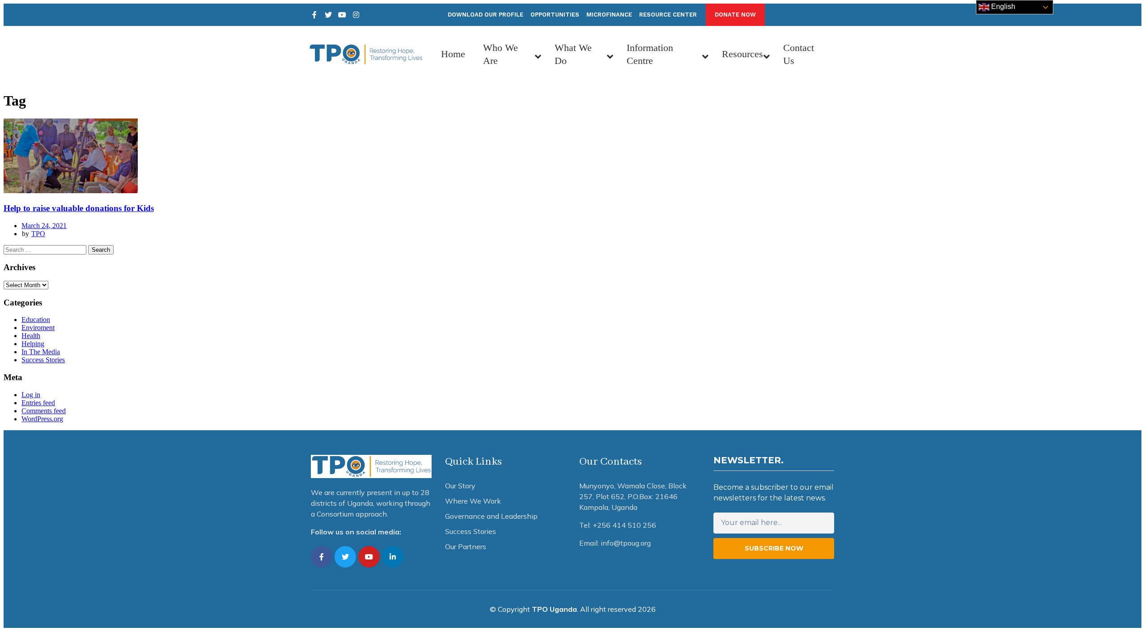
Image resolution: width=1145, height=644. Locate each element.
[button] (735, 15)
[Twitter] (328, 14)
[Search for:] (46, 249)
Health (30, 335)
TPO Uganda (554, 609)
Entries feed (38, 403)
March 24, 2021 (44, 225)
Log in (30, 394)
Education (35, 319)
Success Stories (43, 360)
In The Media (40, 352)
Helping (32, 343)
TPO (38, 233)
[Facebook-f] (321, 557)
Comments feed (43, 411)
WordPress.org (42, 419)
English (1002, 6)
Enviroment (38, 327)
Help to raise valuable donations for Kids (79, 208)
